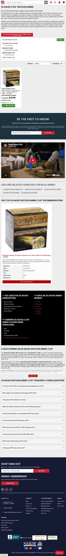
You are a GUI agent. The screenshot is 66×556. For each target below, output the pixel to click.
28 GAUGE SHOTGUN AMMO (53, 189)
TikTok (10, 489)
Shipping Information (47, 508)
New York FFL (5, 527)
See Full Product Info (26, 281)
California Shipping (6, 530)
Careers (28, 513)
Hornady (38, 311)
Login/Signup (59, 2)
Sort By (30, 63)
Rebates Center (45, 506)
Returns (59, 503)
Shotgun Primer (10, 59)
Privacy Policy (29, 511)
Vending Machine (46, 503)
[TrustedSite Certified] (52, 538)
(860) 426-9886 (55, 2)
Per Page (56, 63)
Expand (59, 40)
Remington (39, 308)
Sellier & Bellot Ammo (11, 50)
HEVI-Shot (38, 313)
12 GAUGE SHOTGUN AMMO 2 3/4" (13, 189)
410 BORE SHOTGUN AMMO (11, 193)
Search (46, 2)
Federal (38, 302)
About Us (28, 506)
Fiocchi (38, 306)
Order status (61, 501)
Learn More (10, 483)
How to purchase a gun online (9, 520)
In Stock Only (9, 45)
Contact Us (29, 503)
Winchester (39, 304)
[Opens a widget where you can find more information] (59, 553)
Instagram (2, 489)
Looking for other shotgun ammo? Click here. (16, 337)
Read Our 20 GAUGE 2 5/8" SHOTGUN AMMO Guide (17, 35)
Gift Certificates (45, 511)
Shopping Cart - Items (64, 2)
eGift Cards (60, 506)
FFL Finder (4, 525)
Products (51, 2)
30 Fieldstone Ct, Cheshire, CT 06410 (8, 502)
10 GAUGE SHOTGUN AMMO (29, 193)
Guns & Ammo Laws (6, 523)
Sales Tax (43, 513)
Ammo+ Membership (47, 501)
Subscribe (48, 133)
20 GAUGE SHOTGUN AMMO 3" (34, 189)
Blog (27, 501)
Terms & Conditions (31, 508)
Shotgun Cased (9, 55)
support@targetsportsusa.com (13, 512)
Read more (33, 376)
